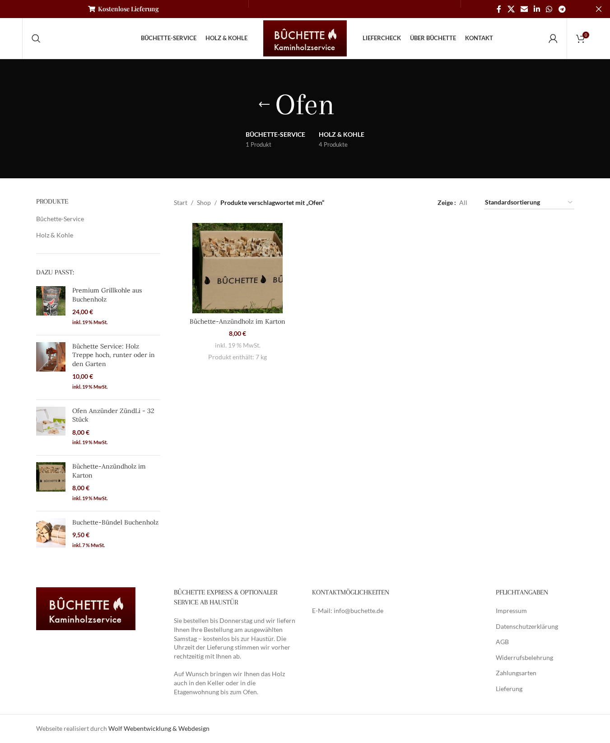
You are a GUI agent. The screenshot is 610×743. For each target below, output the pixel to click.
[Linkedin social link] (537, 9)
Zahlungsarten (516, 673)
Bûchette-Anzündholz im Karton (109, 470)
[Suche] (36, 38)
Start (180, 202)
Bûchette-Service (60, 219)
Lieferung (509, 688)
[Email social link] (524, 9)
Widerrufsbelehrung (524, 657)
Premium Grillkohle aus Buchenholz (107, 294)
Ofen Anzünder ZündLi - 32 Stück (113, 415)
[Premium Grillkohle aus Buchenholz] (50, 307)
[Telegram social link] (561, 9)
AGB (502, 641)
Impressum (511, 610)
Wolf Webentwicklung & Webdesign (159, 728)
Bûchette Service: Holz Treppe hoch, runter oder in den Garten (113, 355)
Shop (204, 202)
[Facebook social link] (499, 9)
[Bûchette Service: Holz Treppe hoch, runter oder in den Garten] (50, 367)
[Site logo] (305, 38)
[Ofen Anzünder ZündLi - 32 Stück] (50, 428)
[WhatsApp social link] (549, 9)
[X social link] (510, 9)
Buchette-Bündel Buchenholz (115, 522)
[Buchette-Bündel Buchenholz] (50, 534)
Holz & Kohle (54, 235)
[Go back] (264, 105)
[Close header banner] (598, 9)
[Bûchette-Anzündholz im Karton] (50, 483)
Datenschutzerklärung (527, 626)
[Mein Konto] (553, 38)
